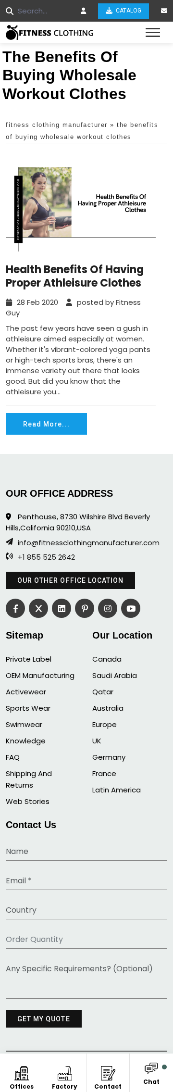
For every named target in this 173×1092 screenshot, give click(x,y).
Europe (104, 724)
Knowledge (26, 741)
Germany (108, 757)
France (104, 773)
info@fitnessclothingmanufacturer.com (89, 543)
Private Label (28, 659)
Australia (108, 708)
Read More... (46, 424)
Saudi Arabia (114, 675)
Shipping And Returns (29, 779)
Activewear (26, 692)
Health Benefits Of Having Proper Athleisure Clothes (75, 276)
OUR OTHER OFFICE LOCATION (70, 580)
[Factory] (64, 1071)
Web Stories (27, 801)
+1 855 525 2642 (46, 557)
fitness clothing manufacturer (57, 124)
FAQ (13, 757)
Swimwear (24, 724)
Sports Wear (28, 708)
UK (96, 741)
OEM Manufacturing (40, 675)
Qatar (102, 692)
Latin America (116, 790)
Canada (107, 659)
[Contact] (108, 1071)
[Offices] (21, 1071)
